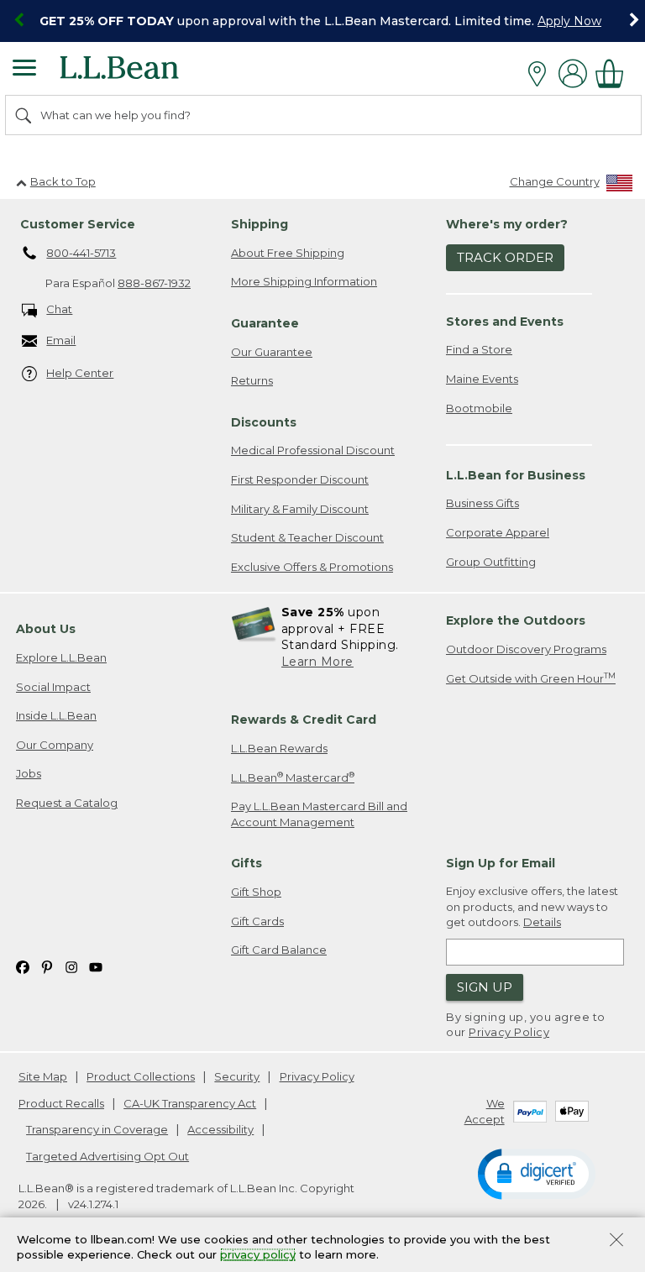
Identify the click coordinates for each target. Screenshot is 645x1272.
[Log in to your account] (572, 73)
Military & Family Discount (300, 509)
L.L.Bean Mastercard (292, 777)
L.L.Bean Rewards (279, 748)
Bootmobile (479, 408)
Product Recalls (61, 1103)
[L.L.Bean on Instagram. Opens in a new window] (71, 967)
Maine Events (482, 378)
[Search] (24, 115)
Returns (252, 380)
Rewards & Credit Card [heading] (303, 719)
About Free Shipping (287, 252)
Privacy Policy (509, 1032)
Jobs (28, 773)
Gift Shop (256, 891)
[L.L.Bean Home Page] (142, 73)
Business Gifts (482, 503)
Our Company (54, 744)
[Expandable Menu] (24, 70)
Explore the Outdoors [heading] (515, 620)
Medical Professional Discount (313, 450)
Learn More (317, 661)
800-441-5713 (81, 252)
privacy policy (258, 1255)
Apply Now (569, 21)
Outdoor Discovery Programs (526, 649)
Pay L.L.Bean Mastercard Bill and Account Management (319, 814)
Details (542, 922)
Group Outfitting (491, 561)
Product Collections (141, 1076)
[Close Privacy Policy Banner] (616, 1241)
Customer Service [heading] (77, 224)
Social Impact (53, 687)
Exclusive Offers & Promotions (312, 566)
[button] (536, 1172)
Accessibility (220, 1129)
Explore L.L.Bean (61, 657)
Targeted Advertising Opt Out (107, 1156)
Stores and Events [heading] (505, 321)
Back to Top (63, 181)
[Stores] (541, 73)
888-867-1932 (154, 283)
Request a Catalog (67, 802)
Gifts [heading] (246, 863)
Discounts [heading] (263, 422)
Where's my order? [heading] (507, 224)
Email (61, 340)
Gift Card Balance (279, 949)
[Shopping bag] (614, 73)
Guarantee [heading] (265, 323)
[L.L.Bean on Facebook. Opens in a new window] (22, 967)
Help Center (79, 373)
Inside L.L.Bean (56, 715)
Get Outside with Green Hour (531, 678)
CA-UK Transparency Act (189, 1103)
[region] (322, 21)
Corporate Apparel (497, 532)
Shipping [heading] (259, 224)
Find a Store (479, 349)
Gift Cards (257, 921)
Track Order (505, 257)
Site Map (42, 1076)
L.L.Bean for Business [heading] (515, 475)
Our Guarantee (271, 352)
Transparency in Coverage (97, 1129)
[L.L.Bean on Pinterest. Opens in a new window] (47, 967)
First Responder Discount (300, 479)
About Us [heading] (46, 628)
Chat (59, 309)
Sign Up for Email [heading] (500, 863)
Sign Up (484, 987)
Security (237, 1076)
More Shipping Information (304, 281)
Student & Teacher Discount (307, 537)
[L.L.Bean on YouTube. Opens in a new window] (95, 967)
